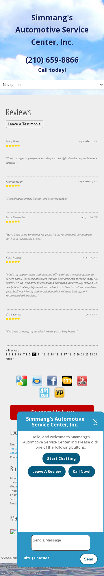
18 (69, 354)
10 (34, 354)
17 (65, 354)
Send (88, 559)
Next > (10, 359)
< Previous (12, 350)
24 (95, 354)
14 (52, 354)
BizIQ (28, 558)
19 (74, 354)
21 (82, 354)
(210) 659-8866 (52, 60)
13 (48, 354)
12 (43, 354)
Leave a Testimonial (24, 124)
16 (61, 354)
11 (39, 354)
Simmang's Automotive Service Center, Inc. (52, 29)
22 (87, 354)
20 (78, 354)
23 (91, 354)
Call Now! (81, 471)
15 (56, 354)
